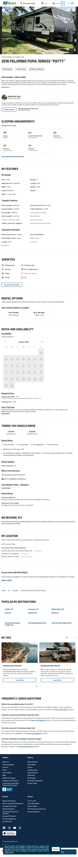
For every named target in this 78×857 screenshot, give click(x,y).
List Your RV (31, 801)
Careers (5, 767)
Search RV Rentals (9, 801)
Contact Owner (9, 109)
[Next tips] (74, 637)
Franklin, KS (9, 609)
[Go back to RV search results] (3, 10)
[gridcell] (41, 352)
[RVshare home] (9, 3)
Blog (4, 775)
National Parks (32, 762)
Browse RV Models (9, 816)
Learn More (20, 680)
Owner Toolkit (32, 806)
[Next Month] (42, 342)
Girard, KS (54, 613)
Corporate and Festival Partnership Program (10, 784)
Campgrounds (32, 770)
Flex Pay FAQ (6, 821)
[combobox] (31, 3)
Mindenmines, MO (57, 609)
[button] (6, 87)
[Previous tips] (70, 637)
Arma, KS (8, 613)
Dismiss (56, 849)
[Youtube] (15, 827)
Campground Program (10, 781)
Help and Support (8, 809)
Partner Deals (32, 783)
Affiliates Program (8, 778)
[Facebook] (5, 827)
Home (4, 590)
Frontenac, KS (33, 609)
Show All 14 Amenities (12, 285)
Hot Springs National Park (37, 623)
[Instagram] (10, 827)
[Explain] (15, 466)
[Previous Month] (5, 342)
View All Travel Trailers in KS (61, 623)
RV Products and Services (36, 809)
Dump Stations (32, 773)
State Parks (31, 764)
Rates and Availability (38, 720)
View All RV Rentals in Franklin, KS (12, 624)
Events (29, 767)
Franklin (15, 590)
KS (9, 590)
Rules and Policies (61, 709)
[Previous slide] (3, 30)
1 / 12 (71, 50)
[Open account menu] (71, 3)
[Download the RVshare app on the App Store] (9, 835)
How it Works (7, 773)
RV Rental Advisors (9, 819)
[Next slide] (75, 30)
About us (5, 762)
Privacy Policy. (9, 852)
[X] (20, 827)
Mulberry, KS (32, 613)
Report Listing (7, 580)
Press (4, 770)
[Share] (68, 10)
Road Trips (31, 775)
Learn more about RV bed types (13, 156)
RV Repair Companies (35, 781)
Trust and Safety (8, 764)
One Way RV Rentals (9, 806)
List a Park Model (33, 803)
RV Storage (31, 778)
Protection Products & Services (10, 812)
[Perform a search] (63, 3)
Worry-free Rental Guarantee (12, 803)
